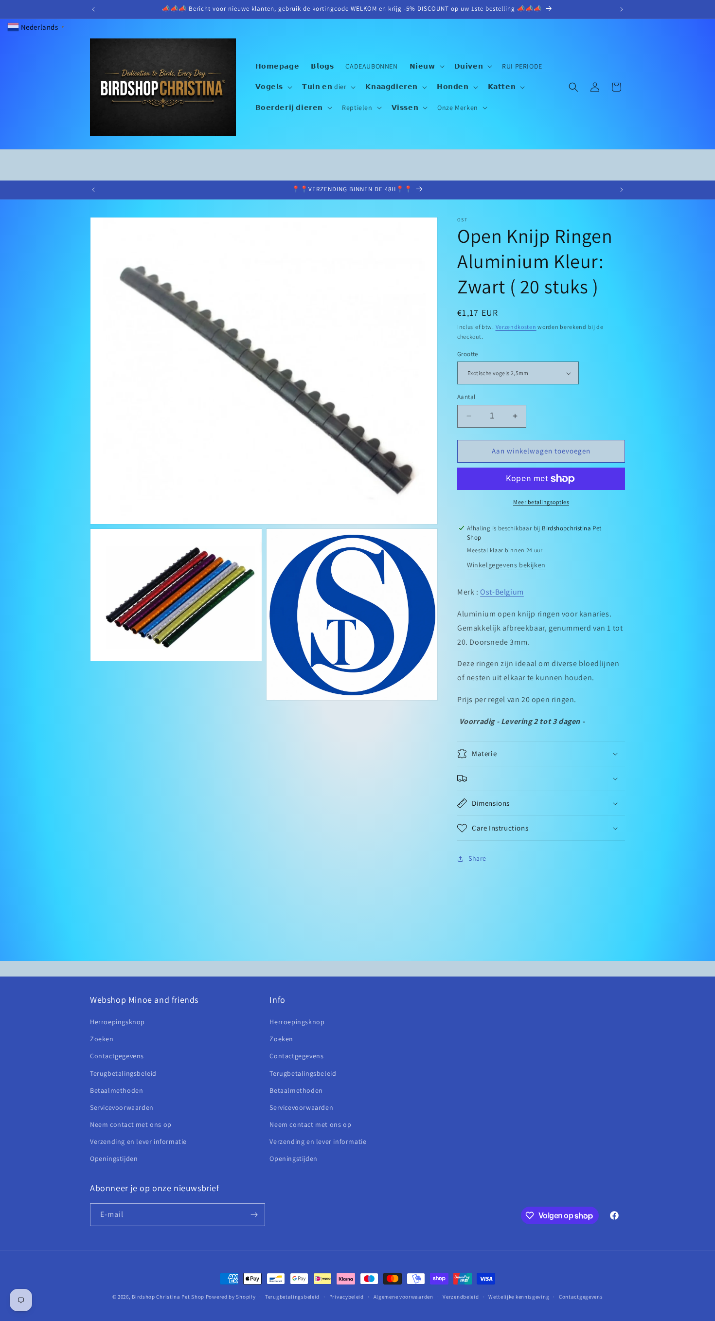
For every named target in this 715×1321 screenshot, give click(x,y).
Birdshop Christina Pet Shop (168, 1296)
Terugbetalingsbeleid (123, 1073)
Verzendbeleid (461, 1296)
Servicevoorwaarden (122, 1107)
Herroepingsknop (117, 1021)
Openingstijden (114, 1158)
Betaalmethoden (116, 1090)
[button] (426, 66)
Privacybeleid (346, 1296)
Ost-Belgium (502, 592)
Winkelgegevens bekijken (506, 565)
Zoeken (102, 1038)
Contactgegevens (117, 1055)
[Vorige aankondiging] (93, 9)
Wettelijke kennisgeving (518, 1296)
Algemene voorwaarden (403, 1296)
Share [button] (477, 858)
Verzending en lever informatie (138, 1141)
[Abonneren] (254, 1214)
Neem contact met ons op (131, 1124)
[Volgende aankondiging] (621, 9)
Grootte (467, 354)
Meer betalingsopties (541, 502)
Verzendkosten (516, 326)
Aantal (466, 397)
